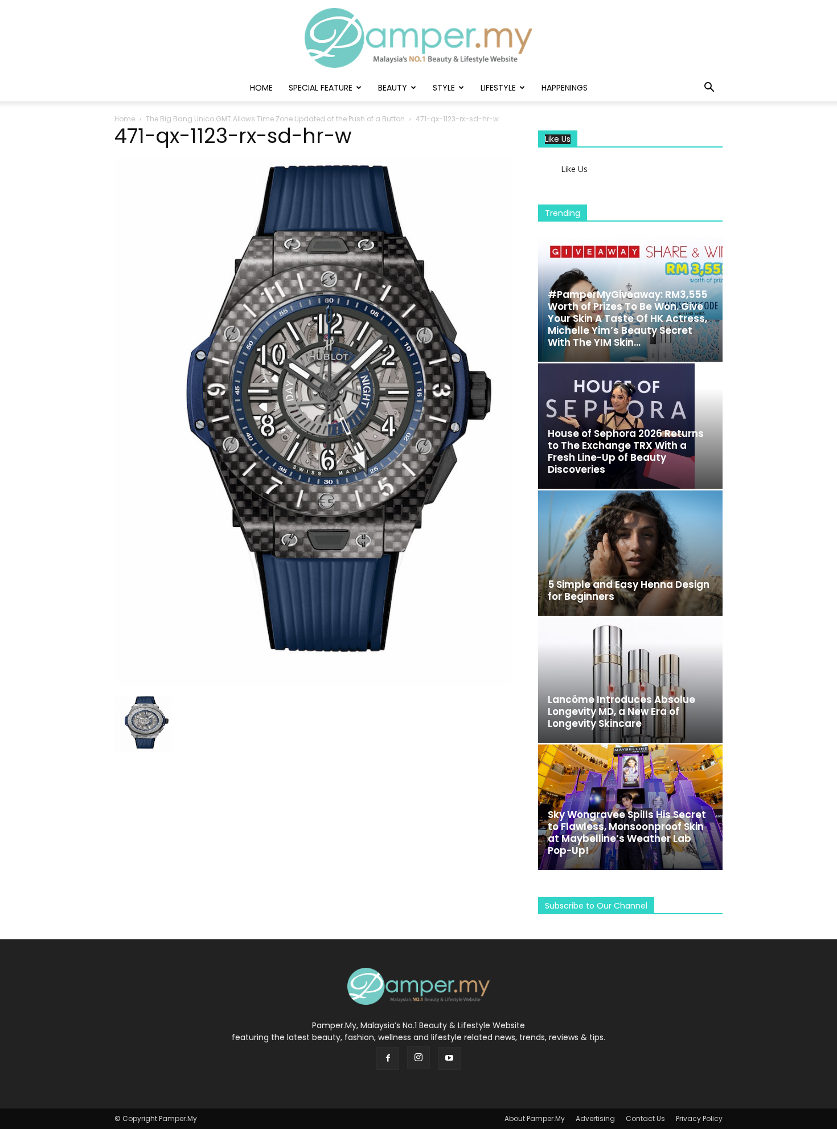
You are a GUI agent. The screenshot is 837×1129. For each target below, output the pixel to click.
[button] (709, 88)
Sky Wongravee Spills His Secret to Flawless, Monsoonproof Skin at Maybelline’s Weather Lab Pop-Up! (627, 832)
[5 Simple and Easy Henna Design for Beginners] (630, 553)
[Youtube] (449, 1058)
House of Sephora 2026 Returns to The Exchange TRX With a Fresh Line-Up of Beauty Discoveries (626, 451)
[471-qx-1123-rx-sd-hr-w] (312, 683)
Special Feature (320, 87)
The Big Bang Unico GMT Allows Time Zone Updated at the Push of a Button (275, 119)
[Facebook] (387, 1058)
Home (261, 87)
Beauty (392, 87)
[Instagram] (418, 1057)
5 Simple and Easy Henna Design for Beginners (628, 590)
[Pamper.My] (418, 38)
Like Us (558, 139)
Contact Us (645, 1118)
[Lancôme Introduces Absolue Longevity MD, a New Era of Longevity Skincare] (630, 680)
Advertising (595, 1118)
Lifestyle (498, 87)
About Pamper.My (534, 1118)
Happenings (564, 87)
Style (444, 87)
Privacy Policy (699, 1118)
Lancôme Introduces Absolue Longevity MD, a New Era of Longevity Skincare (621, 711)
